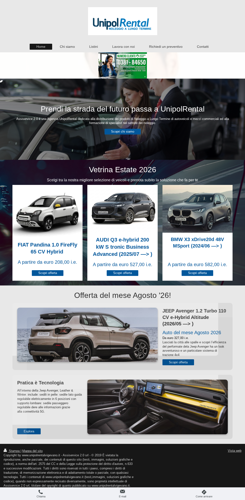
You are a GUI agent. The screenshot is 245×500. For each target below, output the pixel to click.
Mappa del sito (32, 451)
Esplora (29, 431)
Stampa (14, 451)
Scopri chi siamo (122, 131)
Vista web (234, 450)
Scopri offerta (47, 273)
